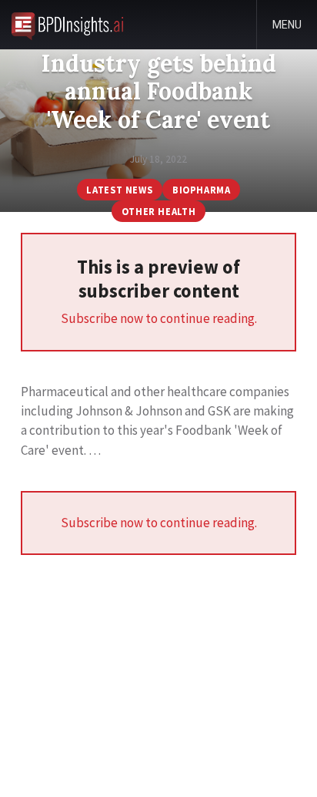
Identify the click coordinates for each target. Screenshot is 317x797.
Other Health (159, 211)
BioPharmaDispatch (67, 24)
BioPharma (201, 189)
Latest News (119, 189)
